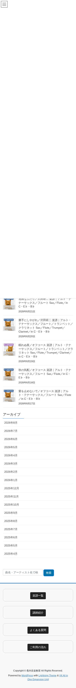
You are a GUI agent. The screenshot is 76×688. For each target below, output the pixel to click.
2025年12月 (11, 488)
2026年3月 (11, 463)
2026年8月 (11, 422)
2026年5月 (11, 447)
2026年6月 (11, 439)
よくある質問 (38, 630)
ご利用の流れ (38, 647)
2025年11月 (11, 496)
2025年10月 (11, 504)
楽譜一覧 (38, 595)
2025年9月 (11, 512)
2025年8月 (11, 521)
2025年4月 (11, 553)
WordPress (27, 675)
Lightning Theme (48, 675)
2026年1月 (11, 480)
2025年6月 (11, 537)
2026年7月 (11, 430)
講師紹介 (38, 612)
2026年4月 (11, 455)
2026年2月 (11, 471)
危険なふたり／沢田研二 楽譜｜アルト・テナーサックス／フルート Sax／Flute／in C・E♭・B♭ (45, 302)
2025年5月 (11, 545)
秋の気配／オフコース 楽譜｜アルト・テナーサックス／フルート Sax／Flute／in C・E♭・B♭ (45, 373)
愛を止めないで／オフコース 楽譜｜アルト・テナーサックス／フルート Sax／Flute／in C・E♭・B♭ (45, 395)
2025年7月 (11, 529)
